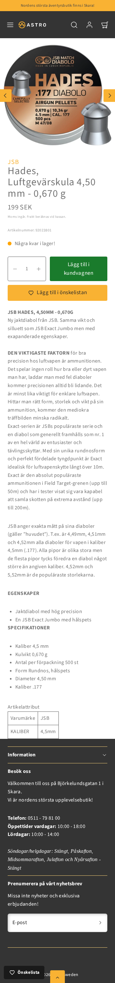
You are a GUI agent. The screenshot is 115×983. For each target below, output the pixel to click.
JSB (13, 162)
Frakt (31, 216)
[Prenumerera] (100, 923)
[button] (10, 24)
